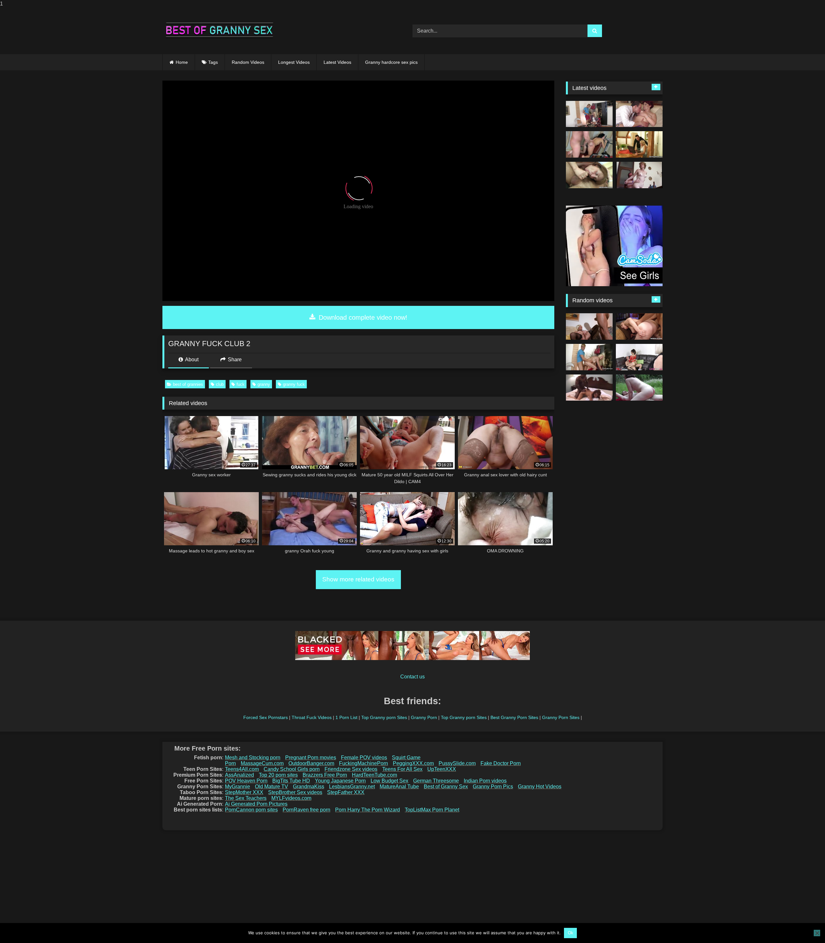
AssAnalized (239, 775)
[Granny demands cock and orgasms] (589, 326)
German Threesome (436, 780)
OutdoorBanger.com (311, 763)
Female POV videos (364, 757)
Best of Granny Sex (446, 786)
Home (182, 62)
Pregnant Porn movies (310, 757)
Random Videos (248, 62)
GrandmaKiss (308, 786)
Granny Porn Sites (560, 717)
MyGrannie (237, 786)
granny (263, 384)
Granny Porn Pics (493, 786)
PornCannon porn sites (251, 809)
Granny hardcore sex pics (391, 62)
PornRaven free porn (306, 809)
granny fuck (294, 384)
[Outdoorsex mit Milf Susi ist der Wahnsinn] (639, 387)
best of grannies (188, 384)
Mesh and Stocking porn (252, 757)
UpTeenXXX (441, 769)
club (220, 384)
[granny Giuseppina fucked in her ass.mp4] (639, 175)
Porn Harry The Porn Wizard (367, 809)
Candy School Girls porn (292, 769)
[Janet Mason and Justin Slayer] (589, 387)
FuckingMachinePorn (363, 763)
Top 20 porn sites (278, 775)
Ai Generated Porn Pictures (256, 804)
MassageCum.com (262, 763)
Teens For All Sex (402, 769)
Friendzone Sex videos (351, 769)
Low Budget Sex (389, 780)
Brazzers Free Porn (325, 775)
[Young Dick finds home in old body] (639, 326)
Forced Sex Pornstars (265, 717)
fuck (241, 384)
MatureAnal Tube (399, 786)
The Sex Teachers (246, 798)
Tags (213, 62)
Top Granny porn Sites (384, 717)
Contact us (412, 676)
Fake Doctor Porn (500, 763)
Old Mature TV (271, 786)
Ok (570, 932)
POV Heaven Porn (246, 780)
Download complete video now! (362, 317)
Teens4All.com (242, 769)
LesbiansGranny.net (352, 786)
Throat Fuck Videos (312, 717)
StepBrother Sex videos (295, 792)
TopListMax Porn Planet (432, 809)
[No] (817, 933)
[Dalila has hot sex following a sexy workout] (589, 144)
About (191, 359)
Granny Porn (424, 717)
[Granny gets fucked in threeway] (639, 357)
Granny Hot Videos (539, 786)
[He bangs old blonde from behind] (589, 357)
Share (234, 359)
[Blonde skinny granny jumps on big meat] (589, 114)
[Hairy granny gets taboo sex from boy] (639, 114)
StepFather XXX (345, 792)
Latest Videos (337, 62)
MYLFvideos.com (291, 798)
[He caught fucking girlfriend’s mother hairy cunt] (589, 175)
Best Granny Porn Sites (514, 717)
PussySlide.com (457, 763)
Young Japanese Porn (340, 780)
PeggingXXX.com (413, 763)
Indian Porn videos (485, 780)
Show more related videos (358, 579)
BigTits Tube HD (291, 780)
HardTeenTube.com (374, 775)
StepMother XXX (244, 792)
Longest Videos (294, 62)
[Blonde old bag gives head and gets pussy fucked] (639, 144)
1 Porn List (346, 717)
